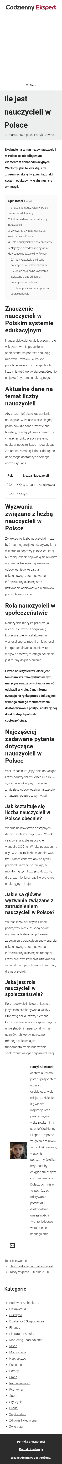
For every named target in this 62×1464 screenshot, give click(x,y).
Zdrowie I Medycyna (23, 1420)
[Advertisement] (31, 47)
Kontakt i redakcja (31, 1449)
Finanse (14, 1327)
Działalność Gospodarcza (26, 1321)
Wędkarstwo (17, 1414)
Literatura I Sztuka (21, 1334)
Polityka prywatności (31, 1441)
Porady (14, 1371)
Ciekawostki (18, 1261)
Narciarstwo (17, 1358)
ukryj (28, 201)
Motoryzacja (17, 1352)
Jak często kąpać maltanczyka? (31, 1266)
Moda (13, 1346)
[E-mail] (12, 1246)
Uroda (13, 1408)
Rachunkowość (19, 1383)
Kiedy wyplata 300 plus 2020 (29, 1272)
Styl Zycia (16, 1402)
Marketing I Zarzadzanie (25, 1340)
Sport (13, 1395)
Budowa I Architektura (24, 1303)
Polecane (15, 1364)
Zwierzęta (16, 1426)
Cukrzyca (15, 1315)
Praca (13, 1377)
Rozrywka (16, 1389)
